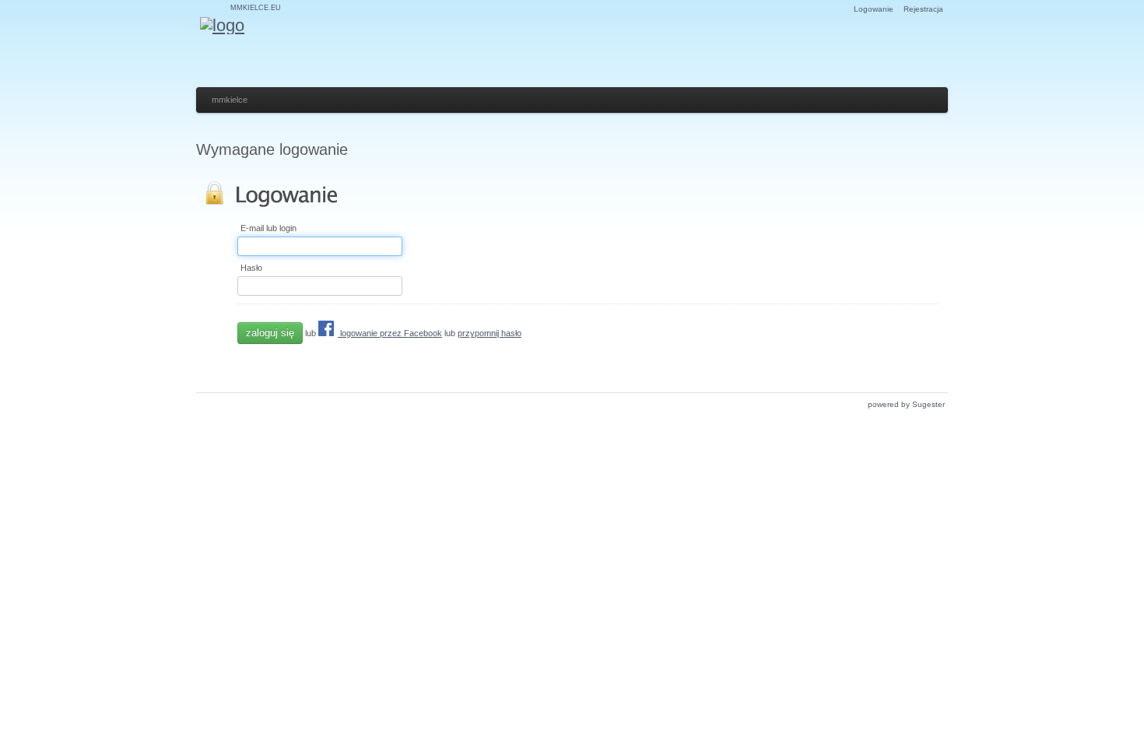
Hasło (251, 268)
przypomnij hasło (489, 333)
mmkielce (229, 99)
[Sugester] (222, 25)
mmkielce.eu (255, 8)
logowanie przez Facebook (390, 333)
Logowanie (873, 9)
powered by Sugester (906, 404)
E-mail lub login (268, 228)
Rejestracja (923, 9)
